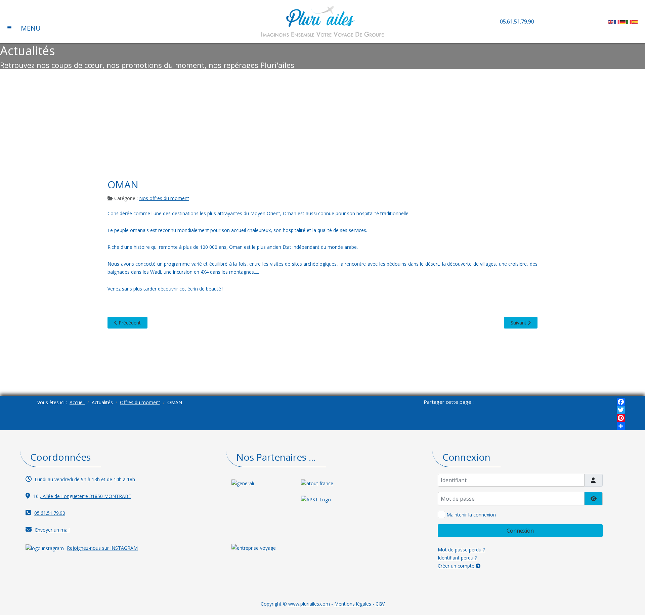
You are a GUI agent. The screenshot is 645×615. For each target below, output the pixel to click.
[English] (611, 21)
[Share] (621, 426)
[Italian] (629, 21)
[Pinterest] (621, 418)
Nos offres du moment (164, 198)
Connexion (520, 530)
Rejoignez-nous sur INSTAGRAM (102, 548)
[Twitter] (621, 410)
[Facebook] (621, 402)
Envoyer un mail (52, 530)
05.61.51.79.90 (517, 21)
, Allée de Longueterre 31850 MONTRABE (85, 496)
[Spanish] (635, 21)
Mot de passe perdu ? (461, 549)
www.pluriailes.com (309, 604)
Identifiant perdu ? (457, 557)
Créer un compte (457, 566)
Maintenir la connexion (471, 514)
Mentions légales (352, 604)
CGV (380, 604)
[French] (617, 21)
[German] (623, 21)
